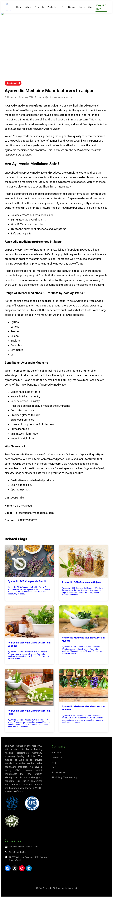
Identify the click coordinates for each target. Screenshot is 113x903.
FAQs (54, 767)
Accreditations (58, 772)
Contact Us (57, 757)
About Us (56, 752)
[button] (13, 83)
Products (51, 7)
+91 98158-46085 (17, 852)
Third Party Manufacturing (64, 777)
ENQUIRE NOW (101, 7)
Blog (54, 762)
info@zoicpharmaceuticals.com (23, 846)
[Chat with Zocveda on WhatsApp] (3, 900)
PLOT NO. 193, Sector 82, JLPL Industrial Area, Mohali (29, 858)
